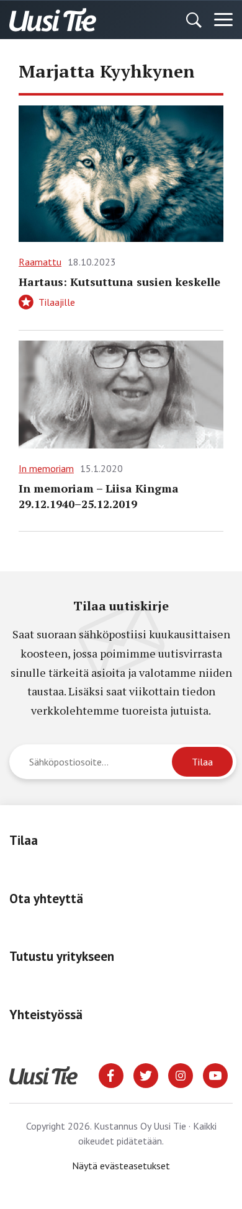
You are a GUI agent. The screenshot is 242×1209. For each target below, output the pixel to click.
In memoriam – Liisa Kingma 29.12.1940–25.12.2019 (99, 496)
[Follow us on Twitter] (145, 1074)
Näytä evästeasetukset (121, 1165)
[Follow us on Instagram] (180, 1074)
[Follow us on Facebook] (111, 1074)
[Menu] (223, 20)
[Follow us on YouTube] (215, 1074)
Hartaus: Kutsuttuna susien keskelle (119, 281)
